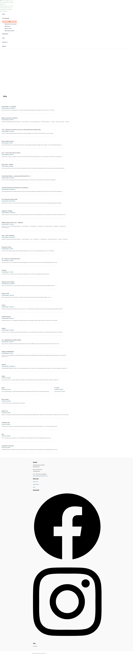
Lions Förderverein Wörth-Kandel (9, 199)
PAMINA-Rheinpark (6, 316)
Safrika (3, 376)
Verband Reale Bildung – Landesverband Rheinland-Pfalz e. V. (16, 176)
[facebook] (67, 560)
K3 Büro (3, 305)
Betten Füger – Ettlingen (7, 164)
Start (3, 14)
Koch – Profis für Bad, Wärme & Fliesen (11, 152)
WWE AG (4, 364)
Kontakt (4, 46)
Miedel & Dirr (5, 411)
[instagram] (67, 640)
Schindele (4, 270)
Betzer (3, 387)
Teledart (3, 328)
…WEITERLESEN (51, 110)
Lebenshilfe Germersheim (8, 445)
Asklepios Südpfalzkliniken (8, 351)
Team (3, 38)
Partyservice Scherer (7, 247)
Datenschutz (36, 484)
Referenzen (5, 34)
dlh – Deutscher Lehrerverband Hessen (11, 258)
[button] (8, 18)
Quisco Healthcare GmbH (8, 141)
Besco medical (5, 399)
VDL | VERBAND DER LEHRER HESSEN (11, 340)
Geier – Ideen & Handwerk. (8, 235)
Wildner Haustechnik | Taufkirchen (10, 118)
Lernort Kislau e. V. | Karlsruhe (9, 106)
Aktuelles (4, 42)
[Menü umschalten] (9, 21)
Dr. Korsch (56, 387)
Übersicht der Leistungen (11, 24)
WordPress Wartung (10, 30)
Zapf (3, 434)
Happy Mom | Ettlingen (7, 211)
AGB (34, 487)
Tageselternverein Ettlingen (8, 282)
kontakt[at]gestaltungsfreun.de (40, 476)
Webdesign (8, 26)
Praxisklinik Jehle (6, 422)
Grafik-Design (9, 28)
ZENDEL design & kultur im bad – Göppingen (12, 222)
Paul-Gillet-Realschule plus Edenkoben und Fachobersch (15, 187)
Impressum (35, 481)
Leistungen (5, 18)
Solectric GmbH (5, 293)
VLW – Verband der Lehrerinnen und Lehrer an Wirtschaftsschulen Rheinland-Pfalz (21, 129)
